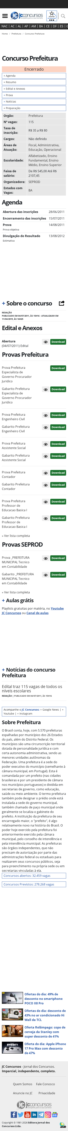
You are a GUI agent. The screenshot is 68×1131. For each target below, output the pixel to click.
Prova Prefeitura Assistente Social (14, 445)
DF (55, 26)
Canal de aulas (37, 613)
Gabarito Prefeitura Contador (16, 486)
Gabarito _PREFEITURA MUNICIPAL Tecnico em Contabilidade (18, 578)
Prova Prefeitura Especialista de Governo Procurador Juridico (17, 374)
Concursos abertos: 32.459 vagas (27, 876)
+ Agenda (9, 75)
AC (13, 26)
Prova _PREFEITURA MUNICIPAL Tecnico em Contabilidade (15, 562)
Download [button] (58, 368)
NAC (5, 26)
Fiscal (32, 145)
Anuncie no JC (22, 1093)
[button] (45, 342)
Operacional (52, 150)
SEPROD (34, 182)
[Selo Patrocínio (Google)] (51, 15)
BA (41, 26)
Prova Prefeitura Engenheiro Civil (13, 416)
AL (19, 26)
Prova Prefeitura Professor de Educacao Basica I (14, 505)
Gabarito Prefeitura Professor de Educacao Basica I (16, 522)
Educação (35, 150)
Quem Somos (22, 1084)
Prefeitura (36, 116)
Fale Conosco (45, 1084)
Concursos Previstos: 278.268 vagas (29, 884)
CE (48, 26)
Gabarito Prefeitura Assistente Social (16, 457)
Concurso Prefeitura (34, 33)
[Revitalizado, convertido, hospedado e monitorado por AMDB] (63, 1125)
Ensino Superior (50, 165)
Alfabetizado (37, 156)
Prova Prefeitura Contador (13, 474)
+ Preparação (12, 108)
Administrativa (48, 145)
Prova (8, 95)
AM (33, 26)
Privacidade (47, 1093)
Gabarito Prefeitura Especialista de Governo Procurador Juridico (17, 395)
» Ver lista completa (16, 536)
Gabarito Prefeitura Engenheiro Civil (16, 429)
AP (26, 26)
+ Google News (49, 709)
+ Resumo (10, 82)
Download (58, 342)
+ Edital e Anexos (14, 88)
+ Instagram (24, 713)
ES (61, 26)
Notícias (10, 101)
